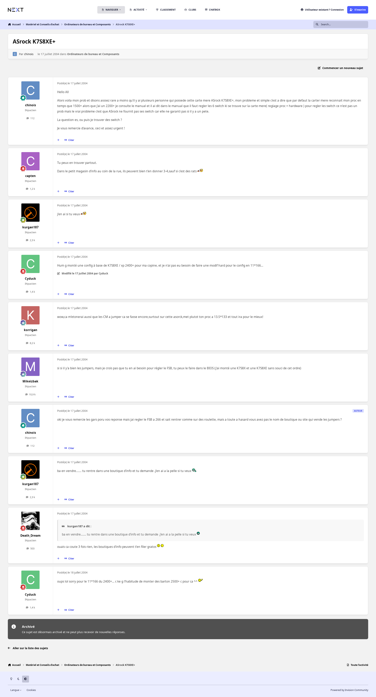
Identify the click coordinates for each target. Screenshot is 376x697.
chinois (28, 54)
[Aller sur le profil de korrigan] (30, 315)
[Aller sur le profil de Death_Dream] (30, 521)
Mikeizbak (30, 381)
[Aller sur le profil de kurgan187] (30, 212)
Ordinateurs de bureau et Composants (93, 54)
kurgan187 (30, 227)
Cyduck (30, 279)
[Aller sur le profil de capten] (30, 161)
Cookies (31, 690)
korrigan (30, 330)
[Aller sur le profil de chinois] (15, 54)
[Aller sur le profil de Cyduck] (30, 264)
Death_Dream (30, 536)
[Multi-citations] (58, 140)
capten (30, 176)
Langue (15, 690)
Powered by (349, 690)
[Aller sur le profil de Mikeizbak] (30, 367)
